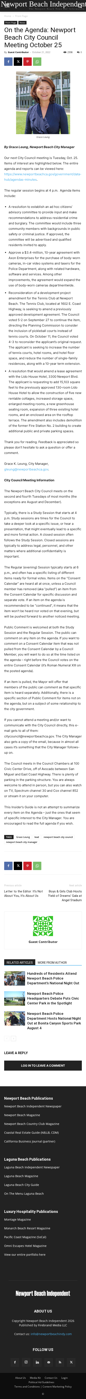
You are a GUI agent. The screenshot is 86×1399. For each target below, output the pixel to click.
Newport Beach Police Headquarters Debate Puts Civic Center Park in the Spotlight (53, 998)
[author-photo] (43, 936)
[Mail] (48, 1362)
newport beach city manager (21, 842)
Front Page (21, 16)
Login (64, 1378)
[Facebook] (8, 61)
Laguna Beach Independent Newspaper (32, 1167)
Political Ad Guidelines (41, 1382)
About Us (20, 1378)
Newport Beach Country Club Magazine (31, 1124)
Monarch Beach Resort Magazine (27, 1228)
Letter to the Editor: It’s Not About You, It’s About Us (23, 893)
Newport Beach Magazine (22, 1115)
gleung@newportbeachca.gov (26, 469)
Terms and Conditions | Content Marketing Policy (43, 1386)
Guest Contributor (18, 52)
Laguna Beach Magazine (21, 1176)
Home (7, 16)
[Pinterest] (27, 61)
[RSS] (60, 1362)
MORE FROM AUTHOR (52, 962)
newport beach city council (58, 837)
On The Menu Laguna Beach (24, 1194)
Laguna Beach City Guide (21, 1185)
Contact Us (51, 1378)
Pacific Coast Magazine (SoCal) (25, 1237)
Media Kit (35, 1378)
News (22, 22)
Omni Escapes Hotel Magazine (25, 1246)
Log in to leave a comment (43, 1065)
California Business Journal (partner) (29, 1141)
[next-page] (13, 1038)
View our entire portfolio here (25, 1255)
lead (36, 837)
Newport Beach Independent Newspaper (33, 1106)
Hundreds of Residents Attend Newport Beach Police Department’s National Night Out (53, 978)
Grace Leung (23, 837)
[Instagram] (26, 1362)
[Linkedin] (37, 1362)
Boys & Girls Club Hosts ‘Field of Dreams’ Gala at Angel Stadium (65, 895)
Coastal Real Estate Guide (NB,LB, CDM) (31, 1133)
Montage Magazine (17, 1219)
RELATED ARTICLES (20, 962)
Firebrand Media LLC (52, 1325)
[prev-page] (6, 1038)
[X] (18, 61)
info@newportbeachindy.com (51, 1334)
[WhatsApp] (37, 61)
